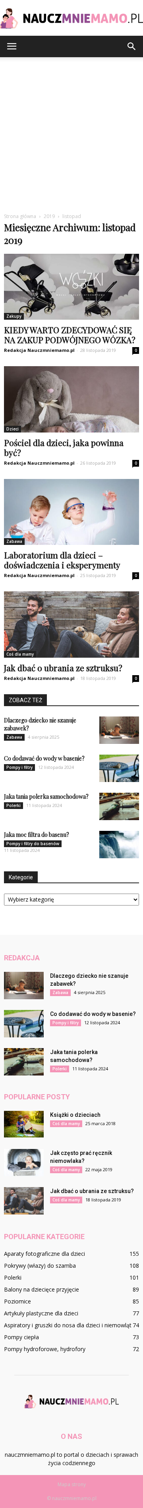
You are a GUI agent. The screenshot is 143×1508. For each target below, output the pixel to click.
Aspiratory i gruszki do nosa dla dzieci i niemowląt (67, 1325)
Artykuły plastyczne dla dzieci (41, 1313)
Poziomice (17, 1301)
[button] (132, 46)
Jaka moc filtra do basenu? (36, 834)
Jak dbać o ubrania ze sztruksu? (63, 667)
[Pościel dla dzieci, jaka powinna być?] (71, 399)
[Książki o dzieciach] (24, 1124)
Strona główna (20, 216)
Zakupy (13, 316)
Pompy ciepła (21, 1337)
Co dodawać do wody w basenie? (44, 758)
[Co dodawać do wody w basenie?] (119, 768)
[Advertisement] (71, 137)
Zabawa (14, 541)
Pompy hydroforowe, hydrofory (44, 1349)
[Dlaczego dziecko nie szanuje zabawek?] (119, 730)
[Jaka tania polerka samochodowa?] (119, 806)
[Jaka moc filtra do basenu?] (119, 844)
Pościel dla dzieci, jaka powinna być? (64, 447)
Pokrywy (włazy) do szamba (40, 1265)
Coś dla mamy (20, 654)
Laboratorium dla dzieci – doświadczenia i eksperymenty (62, 559)
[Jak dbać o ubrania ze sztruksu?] (71, 624)
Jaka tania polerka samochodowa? (46, 796)
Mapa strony (72, 1484)
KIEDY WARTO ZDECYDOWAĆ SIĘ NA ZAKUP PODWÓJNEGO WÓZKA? (69, 334)
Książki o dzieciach (75, 1115)
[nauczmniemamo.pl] (71, 18)
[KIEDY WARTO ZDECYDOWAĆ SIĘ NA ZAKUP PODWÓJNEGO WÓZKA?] (71, 287)
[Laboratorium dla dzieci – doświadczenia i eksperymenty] (71, 512)
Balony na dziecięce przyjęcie (41, 1289)
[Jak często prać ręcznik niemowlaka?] (24, 1162)
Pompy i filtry (19, 767)
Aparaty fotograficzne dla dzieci (44, 1253)
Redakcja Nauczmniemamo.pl (39, 350)
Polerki (13, 805)
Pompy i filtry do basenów (32, 843)
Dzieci (12, 429)
